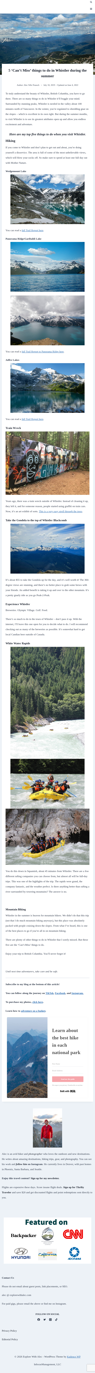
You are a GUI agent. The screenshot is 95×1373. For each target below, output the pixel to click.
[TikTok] (56, 1319)
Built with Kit (68, 1091)
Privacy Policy (9, 1330)
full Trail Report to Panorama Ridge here (43, 351)
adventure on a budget (33, 1010)
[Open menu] (91, 9)
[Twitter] (44, 1319)
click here (37, 1002)
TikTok (50, 993)
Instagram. (77, 993)
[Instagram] (50, 1319)
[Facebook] (38, 1319)
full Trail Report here (32, 230)
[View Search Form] (91, 2)
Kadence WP (74, 1356)
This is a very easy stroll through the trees (60, 511)
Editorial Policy (10, 1339)
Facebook (60, 993)
